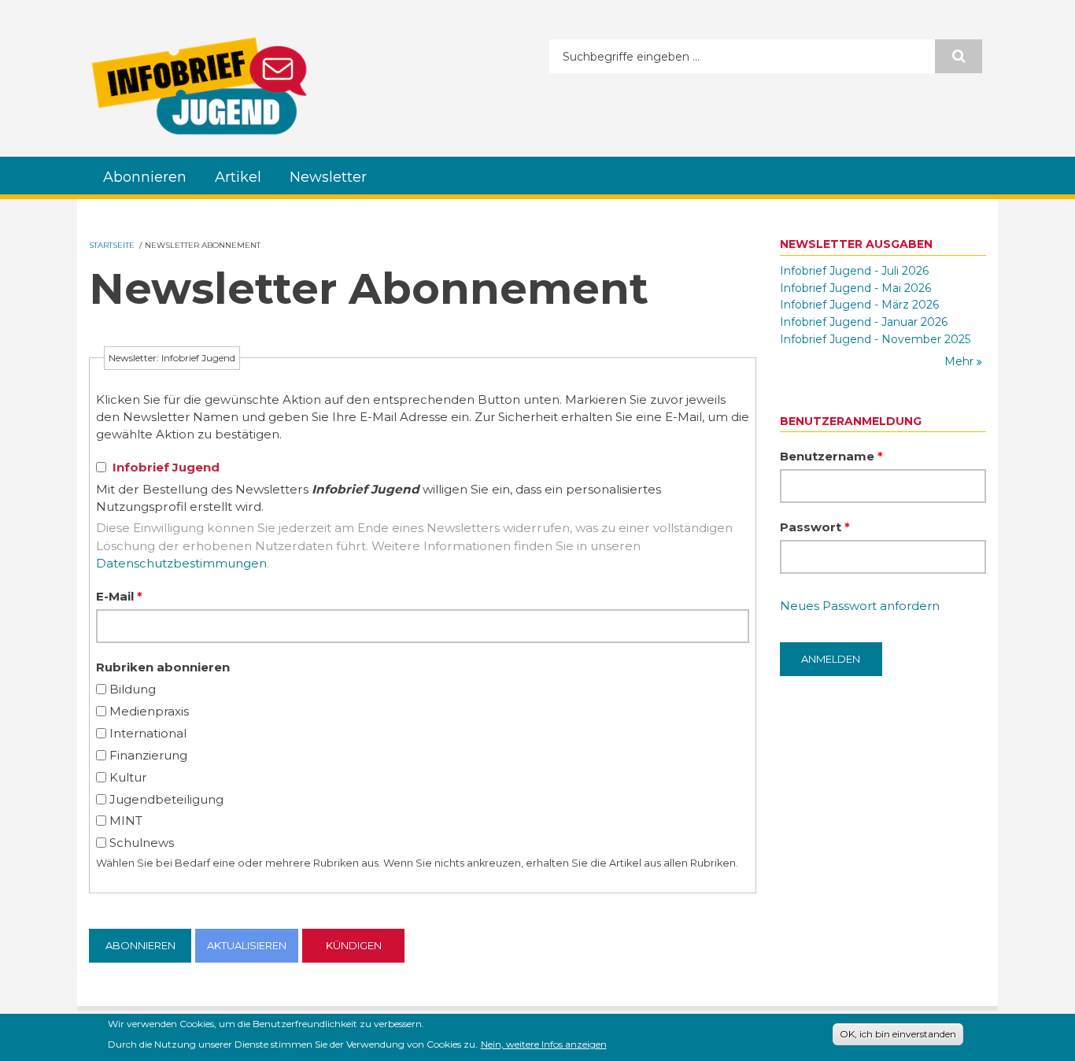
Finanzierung (148, 755)
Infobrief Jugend (166, 467)
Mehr (960, 361)
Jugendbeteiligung (166, 799)
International (148, 733)
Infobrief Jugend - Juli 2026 (854, 271)
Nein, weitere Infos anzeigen (544, 1043)
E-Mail (119, 596)
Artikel (238, 177)
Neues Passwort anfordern (860, 605)
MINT (125, 820)
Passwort (815, 526)
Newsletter (328, 177)
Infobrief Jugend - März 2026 (859, 305)
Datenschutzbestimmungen (181, 563)
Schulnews (141, 842)
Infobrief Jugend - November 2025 (875, 339)
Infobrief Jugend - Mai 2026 (855, 288)
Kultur (127, 777)
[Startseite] (199, 85)
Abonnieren (145, 177)
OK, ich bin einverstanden (898, 1034)
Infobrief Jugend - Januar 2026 (864, 322)
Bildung (132, 689)
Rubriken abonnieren (163, 667)
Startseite (112, 245)
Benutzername (831, 456)
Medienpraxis (149, 711)
